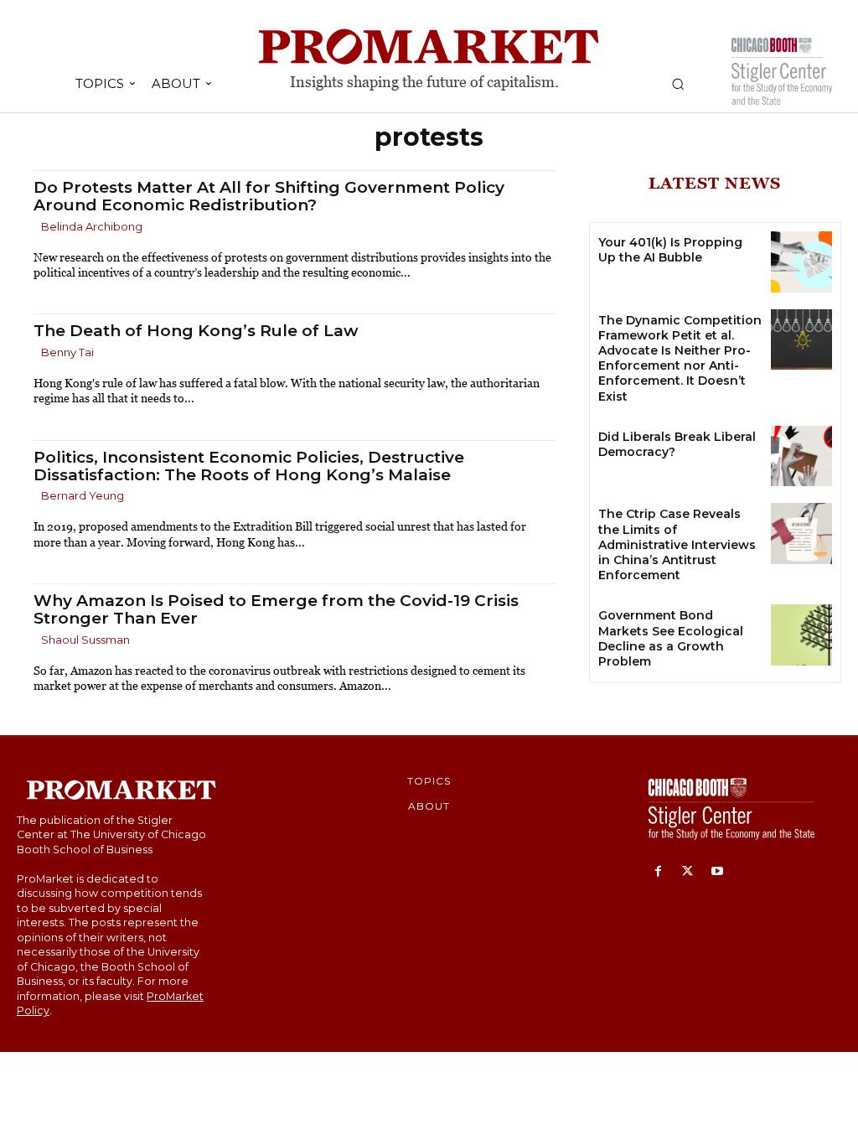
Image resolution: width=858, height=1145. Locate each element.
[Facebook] (658, 872)
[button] (678, 84)
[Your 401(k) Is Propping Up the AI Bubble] (801, 262)
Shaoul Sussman (85, 639)
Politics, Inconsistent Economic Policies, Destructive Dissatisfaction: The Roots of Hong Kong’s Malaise (249, 466)
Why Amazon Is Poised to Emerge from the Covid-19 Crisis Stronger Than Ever (276, 609)
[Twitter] (687, 872)
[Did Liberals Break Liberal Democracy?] (801, 456)
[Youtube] (716, 872)
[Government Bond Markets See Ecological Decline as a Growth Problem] (801, 635)
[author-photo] (36, 227)
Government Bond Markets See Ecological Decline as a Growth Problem (670, 638)
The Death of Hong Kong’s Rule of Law (196, 330)
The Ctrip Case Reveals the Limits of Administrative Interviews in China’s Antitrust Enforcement (677, 544)
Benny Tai (67, 352)
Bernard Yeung (82, 495)
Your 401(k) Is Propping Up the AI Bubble (670, 250)
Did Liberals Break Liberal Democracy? (677, 444)
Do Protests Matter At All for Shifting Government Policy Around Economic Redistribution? (269, 196)
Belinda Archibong (91, 226)
